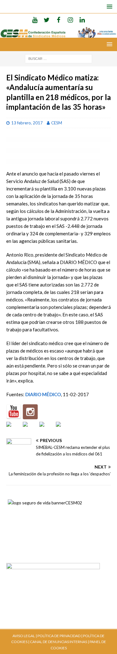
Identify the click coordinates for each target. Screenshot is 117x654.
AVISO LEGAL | (24, 635)
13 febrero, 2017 (27, 122)
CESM (56, 122)
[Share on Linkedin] (46, 429)
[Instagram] (70, 19)
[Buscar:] (58, 58)
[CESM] (30, 411)
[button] (108, 6)
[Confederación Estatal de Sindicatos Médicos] (58, 34)
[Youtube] (34, 19)
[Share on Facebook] (13, 429)
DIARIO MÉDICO (43, 394)
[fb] (58, 19)
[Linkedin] (82, 19)
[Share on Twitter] (30, 429)
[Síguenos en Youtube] (13, 411)
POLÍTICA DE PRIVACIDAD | (59, 635)
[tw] (46, 19)
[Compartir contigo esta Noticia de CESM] (63, 429)
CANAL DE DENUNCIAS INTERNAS (58, 641)
